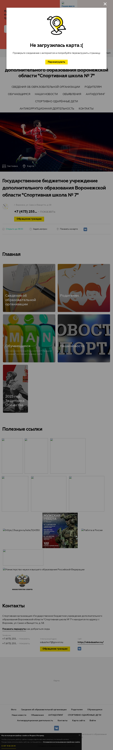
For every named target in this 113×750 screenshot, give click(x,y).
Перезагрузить (56, 62)
